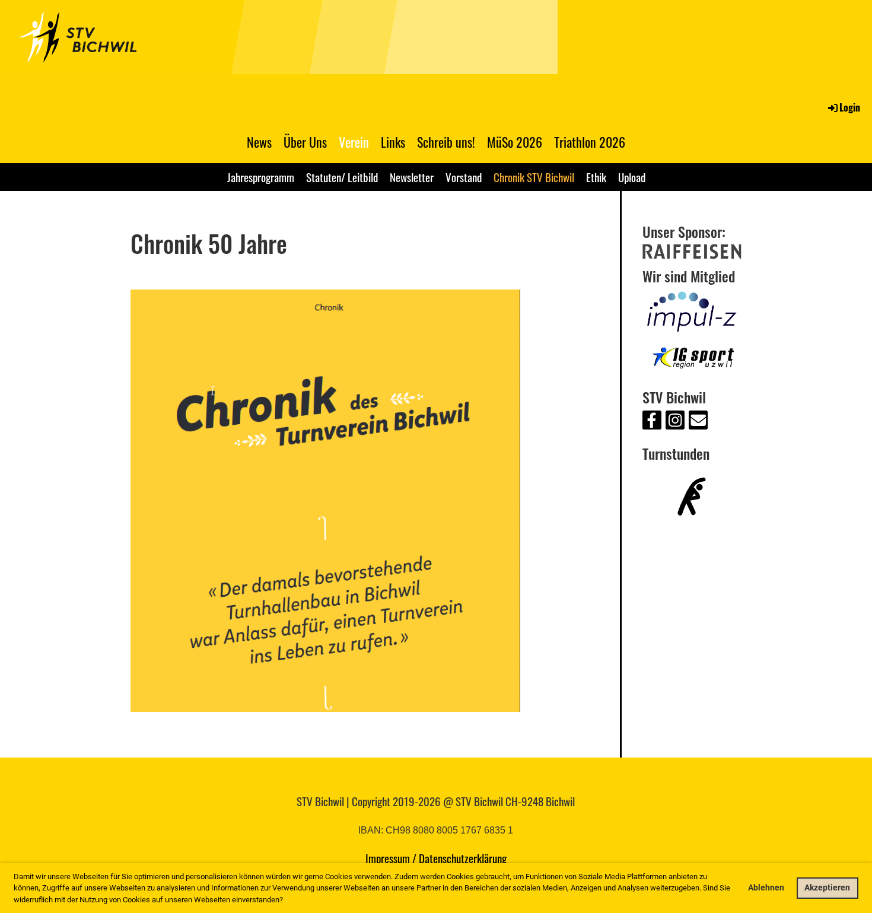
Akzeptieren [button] (827, 888)
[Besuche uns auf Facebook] (651, 423)
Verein (354, 141)
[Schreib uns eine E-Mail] (698, 423)
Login (849, 107)
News (259, 141)
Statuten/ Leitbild (342, 176)
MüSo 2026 (514, 141)
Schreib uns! (446, 141)
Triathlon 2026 (589, 141)
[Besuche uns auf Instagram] (675, 423)
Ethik (596, 176)
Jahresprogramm (260, 176)
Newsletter (412, 176)
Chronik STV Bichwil (534, 176)
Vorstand (463, 176)
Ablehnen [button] (766, 888)
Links (393, 141)
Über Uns (305, 141)
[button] (286, 900)
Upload (631, 176)
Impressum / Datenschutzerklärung (436, 858)
